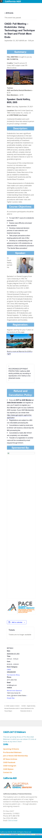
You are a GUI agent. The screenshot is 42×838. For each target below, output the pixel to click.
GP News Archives (10, 759)
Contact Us (7, 772)
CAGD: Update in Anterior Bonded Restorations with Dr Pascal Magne (12, 708)
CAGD (9, 669)
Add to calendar (17, 622)
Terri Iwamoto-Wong (13, 675)
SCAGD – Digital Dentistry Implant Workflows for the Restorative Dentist (27, 708)
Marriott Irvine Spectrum (14, 690)
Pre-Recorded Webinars (12, 752)
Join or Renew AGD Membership (15, 756)
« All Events (8, 13)
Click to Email (12, 820)
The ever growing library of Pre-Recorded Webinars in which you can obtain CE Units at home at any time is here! (19, 739)
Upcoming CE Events (11, 749)
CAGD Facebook (9, 762)
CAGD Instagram (9, 766)
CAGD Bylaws (8, 769)
